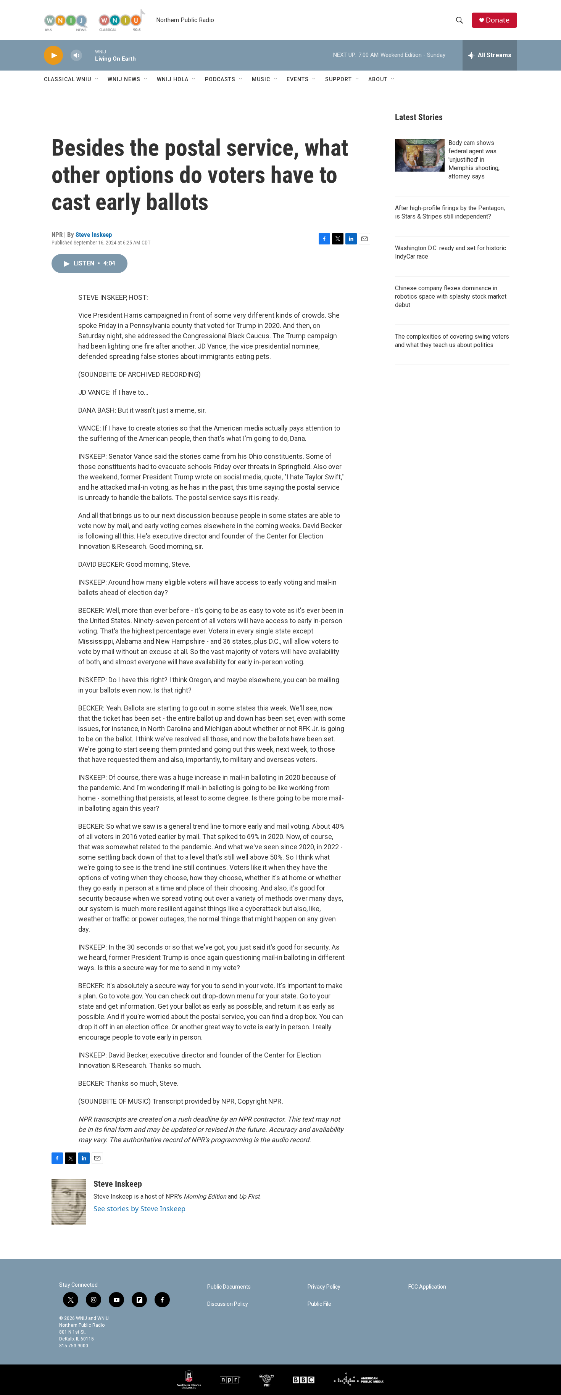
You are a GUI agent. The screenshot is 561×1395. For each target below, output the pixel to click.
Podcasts (220, 79)
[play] (53, 55)
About (377, 79)
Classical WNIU (67, 79)
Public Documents (229, 1287)
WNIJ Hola (173, 79)
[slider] (88, 55)
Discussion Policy (227, 1304)
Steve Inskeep (94, 234)
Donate (497, 20)
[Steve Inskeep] (69, 1202)
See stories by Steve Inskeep (139, 1208)
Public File (319, 1304)
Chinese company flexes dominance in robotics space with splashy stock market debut (450, 296)
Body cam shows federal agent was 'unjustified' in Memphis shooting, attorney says (474, 159)
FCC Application (427, 1287)
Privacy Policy (324, 1287)
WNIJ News (124, 79)
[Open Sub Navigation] (97, 79)
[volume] (76, 55)
